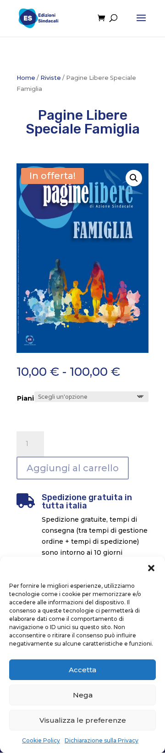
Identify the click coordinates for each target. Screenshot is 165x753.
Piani (25, 398)
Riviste (50, 77)
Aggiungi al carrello (73, 468)
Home (25, 77)
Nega (83, 695)
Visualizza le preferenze (82, 720)
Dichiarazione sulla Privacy (101, 740)
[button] (151, 568)
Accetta (82, 669)
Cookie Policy (41, 740)
